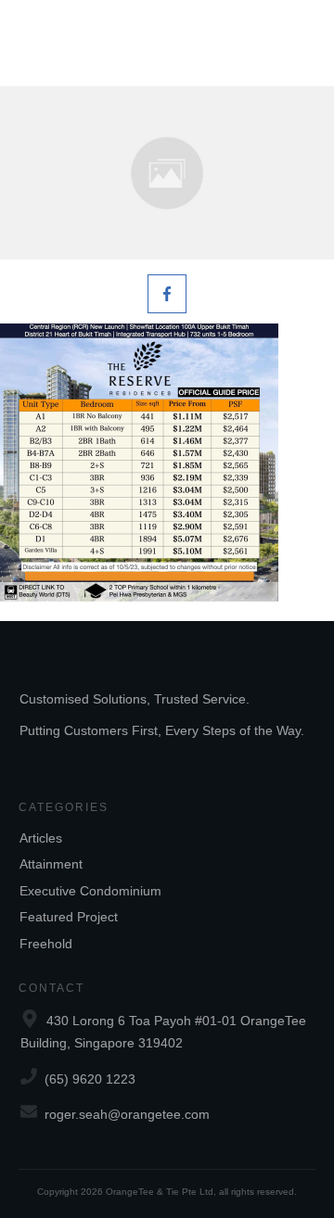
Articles (40, 838)
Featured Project (68, 916)
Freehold (45, 943)
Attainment (51, 863)
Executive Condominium (90, 890)
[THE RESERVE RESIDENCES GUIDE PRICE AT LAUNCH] (167, 173)
